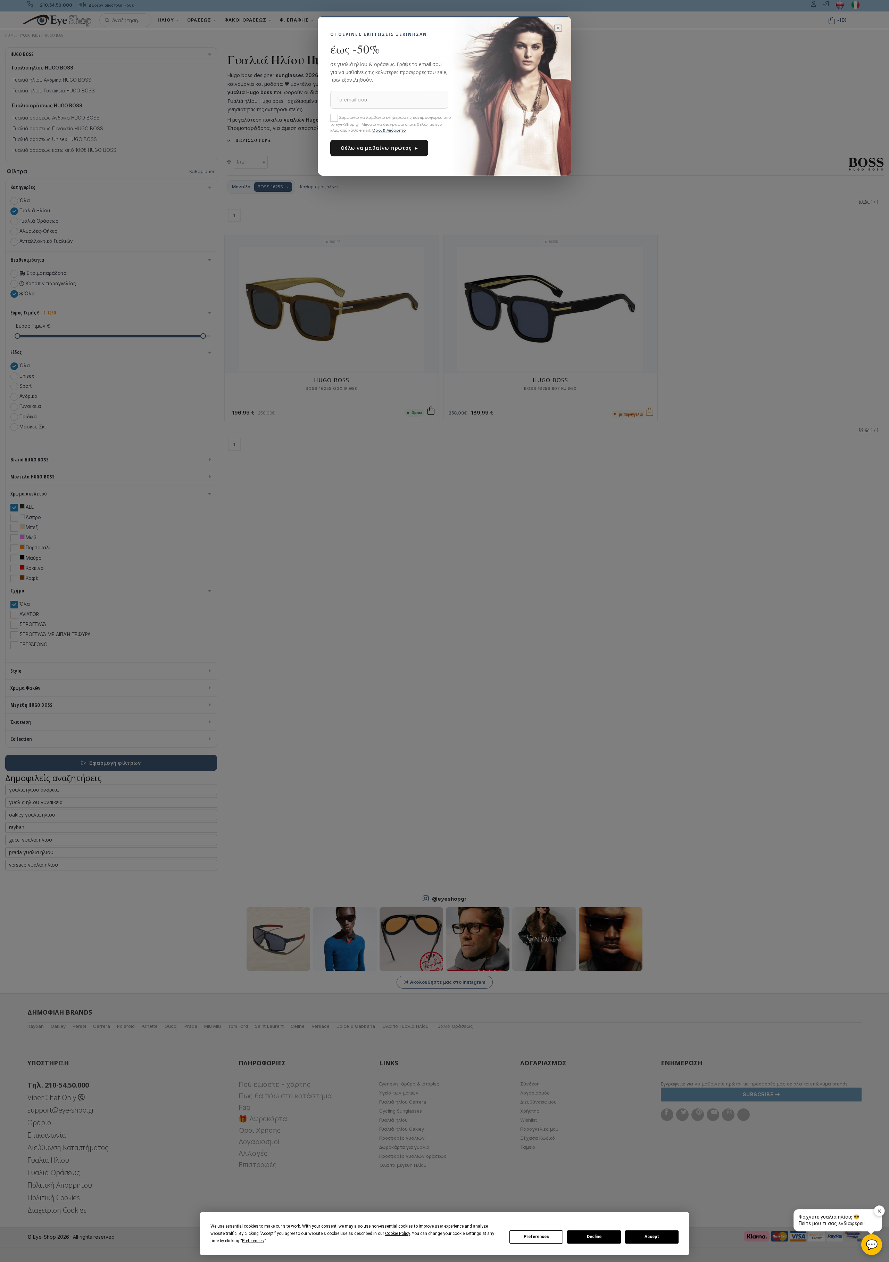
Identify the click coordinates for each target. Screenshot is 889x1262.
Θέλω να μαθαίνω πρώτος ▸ (379, 148)
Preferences (536, 1236)
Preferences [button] (253, 1240)
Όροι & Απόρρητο (389, 130)
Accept (652, 1236)
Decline (594, 1236)
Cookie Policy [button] (397, 1233)
